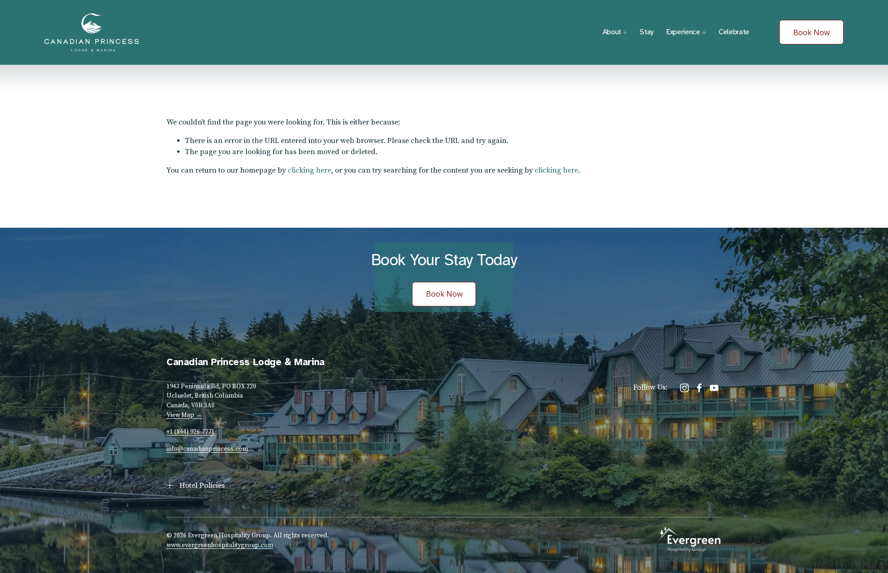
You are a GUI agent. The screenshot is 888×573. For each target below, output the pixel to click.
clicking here (309, 170)
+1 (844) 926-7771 (190, 432)
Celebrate (734, 32)
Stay (647, 32)
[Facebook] (699, 387)
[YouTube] (714, 387)
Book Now (811, 32)
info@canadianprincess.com (207, 449)
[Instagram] (684, 387)
